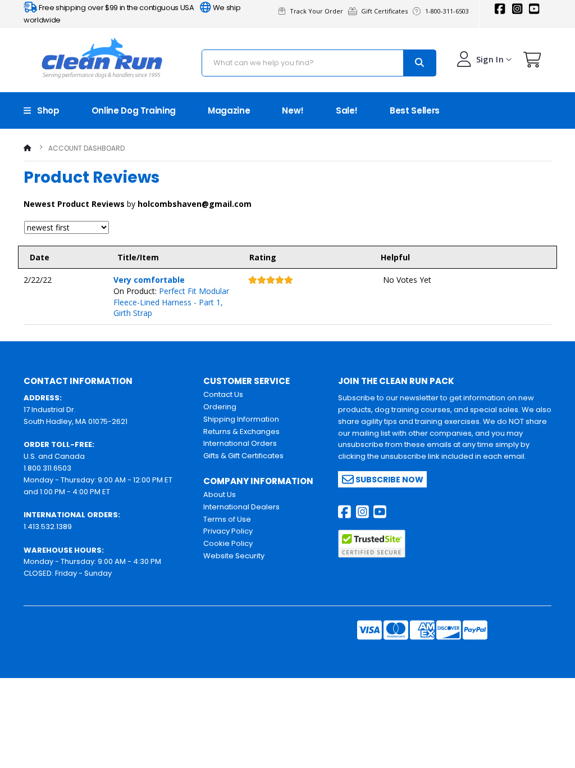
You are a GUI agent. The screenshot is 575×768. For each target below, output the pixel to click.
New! (293, 110)
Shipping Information (241, 419)
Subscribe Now (388, 479)
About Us (219, 494)
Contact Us (223, 394)
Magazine (229, 110)
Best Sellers (415, 110)
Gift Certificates (386, 11)
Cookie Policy (228, 543)
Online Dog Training (134, 110)
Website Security (233, 555)
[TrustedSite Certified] (371, 544)
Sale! (347, 110)
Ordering (219, 406)
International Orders (240, 443)
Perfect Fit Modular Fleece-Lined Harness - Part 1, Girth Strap (171, 302)
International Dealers (241, 507)
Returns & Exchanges (241, 431)
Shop (45, 110)
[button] (532, 62)
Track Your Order (318, 11)
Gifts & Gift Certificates (243, 455)
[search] (419, 63)
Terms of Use (227, 519)
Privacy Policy (228, 531)
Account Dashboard (86, 148)
